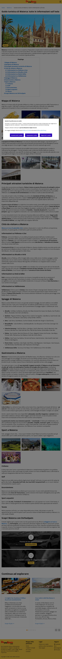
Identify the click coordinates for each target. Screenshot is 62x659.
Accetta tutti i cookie (16, 135)
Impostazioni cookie (31, 135)
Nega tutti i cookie (46, 135)
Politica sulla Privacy (41, 130)
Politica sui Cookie (26, 130)
